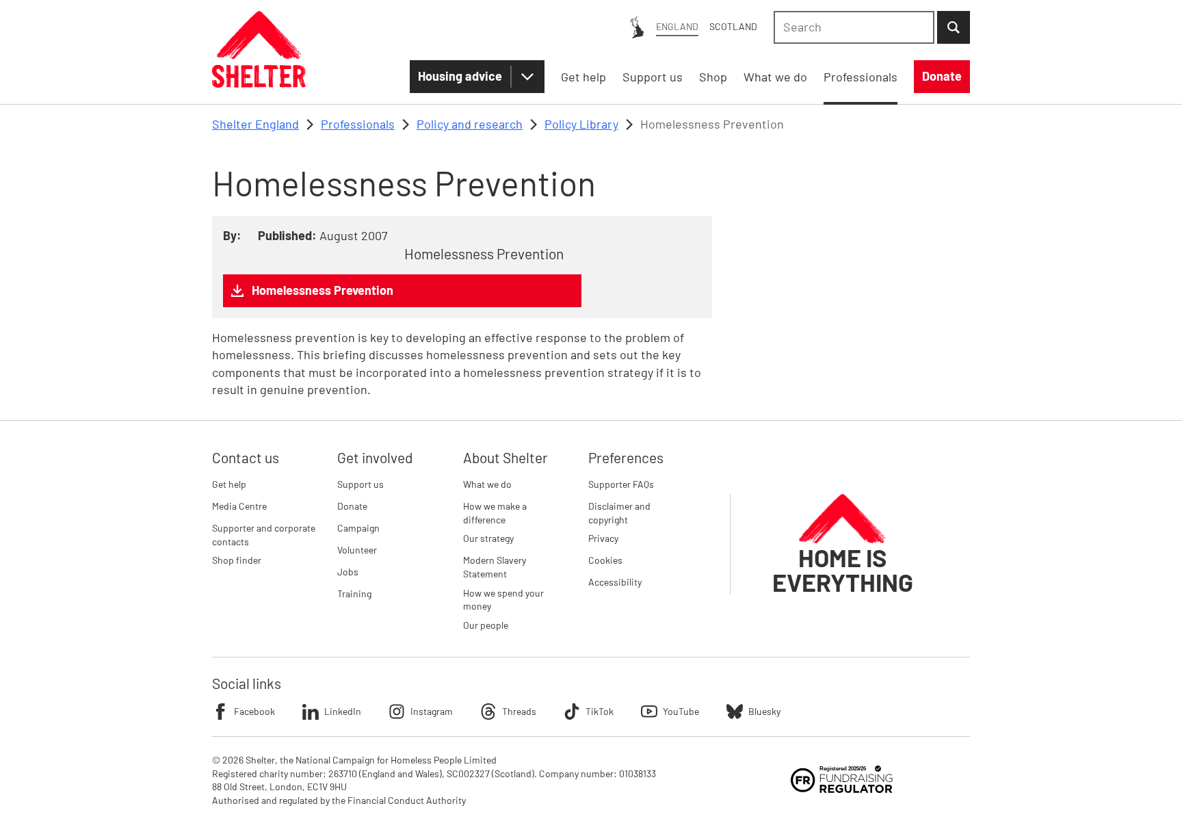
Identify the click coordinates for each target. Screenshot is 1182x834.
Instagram (431, 711)
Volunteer (357, 550)
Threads (519, 711)
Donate (352, 506)
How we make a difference (495, 512)
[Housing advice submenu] (527, 76)
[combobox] (854, 27)
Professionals (358, 123)
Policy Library (581, 123)
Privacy (603, 538)
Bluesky (764, 711)
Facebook (254, 711)
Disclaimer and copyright (619, 512)
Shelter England (255, 123)
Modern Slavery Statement (494, 566)
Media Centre (239, 506)
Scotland (733, 26)
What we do (487, 484)
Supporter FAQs (621, 484)
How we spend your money (503, 599)
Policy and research (470, 123)
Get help (229, 484)
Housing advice (460, 75)
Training (354, 593)
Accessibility (615, 582)
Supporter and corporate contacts (263, 534)
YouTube (681, 711)
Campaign (358, 528)
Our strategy (488, 538)
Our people (485, 625)
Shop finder (236, 560)
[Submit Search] (953, 27)
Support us (360, 484)
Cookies (605, 560)
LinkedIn (342, 711)
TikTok (600, 711)
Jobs (347, 571)
